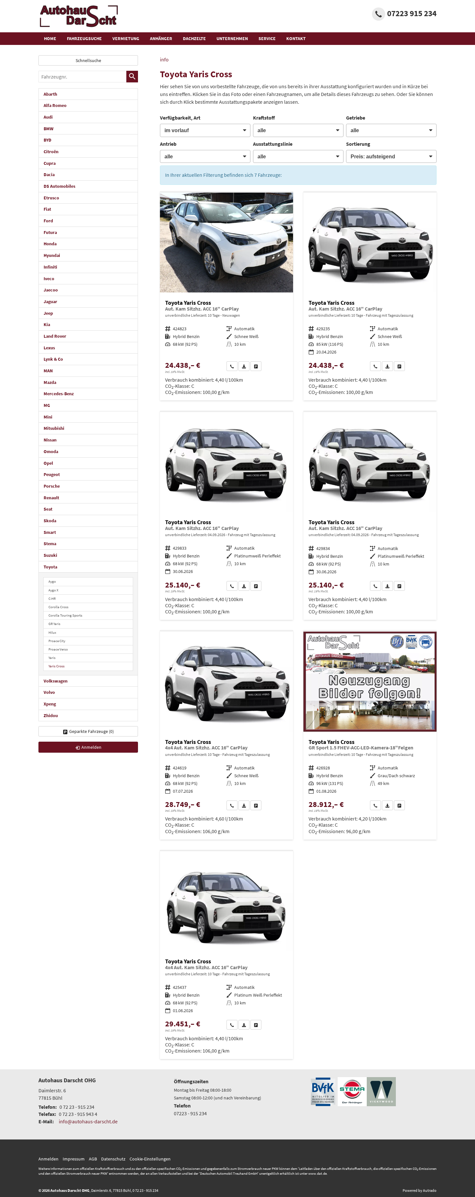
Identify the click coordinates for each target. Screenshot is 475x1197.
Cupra (50, 163)
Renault (51, 498)
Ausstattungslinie (272, 144)
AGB (93, 1159)
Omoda (51, 451)
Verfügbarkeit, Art (180, 117)
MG (47, 405)
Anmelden (48, 1159)
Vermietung (125, 38)
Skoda (50, 521)
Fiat (47, 209)
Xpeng (50, 704)
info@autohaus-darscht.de (88, 1121)
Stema (50, 543)
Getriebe (355, 117)
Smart (50, 532)
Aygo (52, 581)
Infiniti (50, 267)
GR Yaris (54, 623)
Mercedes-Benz (59, 394)
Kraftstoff (264, 117)
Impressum (74, 1159)
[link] (232, 366)
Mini (48, 417)
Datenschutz (113, 1159)
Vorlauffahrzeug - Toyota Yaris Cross (226, 296)
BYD (47, 140)
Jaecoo (51, 290)
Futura (50, 232)
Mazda (50, 382)
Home (50, 38)
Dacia (49, 174)
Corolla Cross (58, 607)
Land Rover (55, 336)
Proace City (56, 641)
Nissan (50, 440)
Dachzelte (194, 38)
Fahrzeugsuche (84, 38)
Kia (47, 324)
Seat (48, 509)
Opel (48, 463)
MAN (48, 371)
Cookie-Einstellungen (150, 1159)
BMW (48, 129)
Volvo (49, 692)
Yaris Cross (56, 666)
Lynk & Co (53, 359)
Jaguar (50, 301)
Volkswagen (56, 681)
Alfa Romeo (55, 105)
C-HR (52, 598)
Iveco (49, 278)
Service (267, 38)
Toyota (50, 567)
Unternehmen (232, 38)
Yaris (52, 657)
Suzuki (50, 555)
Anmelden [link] (91, 747)
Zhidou (51, 715)
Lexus (49, 348)
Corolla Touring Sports (65, 615)
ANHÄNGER (161, 38)
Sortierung (358, 144)
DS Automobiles (59, 186)
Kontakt (296, 38)
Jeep (48, 313)
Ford (48, 221)
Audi (48, 117)
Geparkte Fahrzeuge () (91, 731)
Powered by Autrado (420, 1190)
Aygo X (53, 590)
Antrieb (168, 144)
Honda (50, 244)
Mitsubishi (54, 428)
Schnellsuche (88, 60)
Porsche (52, 486)
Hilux (52, 632)
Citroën (51, 151)
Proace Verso (58, 649)
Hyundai (52, 255)
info (164, 59)
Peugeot (52, 474)
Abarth (50, 94)
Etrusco (51, 198)
